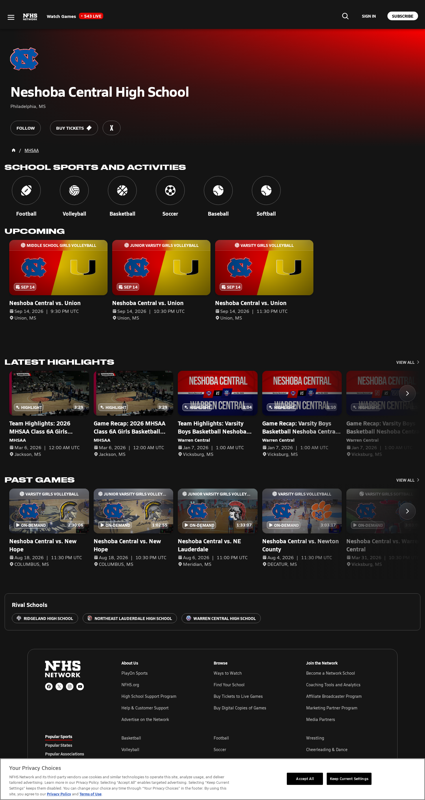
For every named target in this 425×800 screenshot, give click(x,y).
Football (221, 738)
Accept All (304, 778)
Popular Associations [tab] (64, 754)
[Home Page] (13, 150)
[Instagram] (69, 686)
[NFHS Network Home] (30, 17)
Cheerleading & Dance (327, 749)
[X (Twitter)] (59, 686)
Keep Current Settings (349, 778)
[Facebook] (49, 686)
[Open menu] (11, 17)
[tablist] (74, 745)
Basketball (131, 738)
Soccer (220, 749)
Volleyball (130, 749)
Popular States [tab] (58, 745)
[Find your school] (345, 16)
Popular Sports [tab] (58, 736)
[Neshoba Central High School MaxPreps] (112, 128)
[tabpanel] (250, 749)
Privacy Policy (59, 794)
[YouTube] (80, 686)
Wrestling (315, 738)
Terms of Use (90, 794)
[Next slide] (407, 393)
